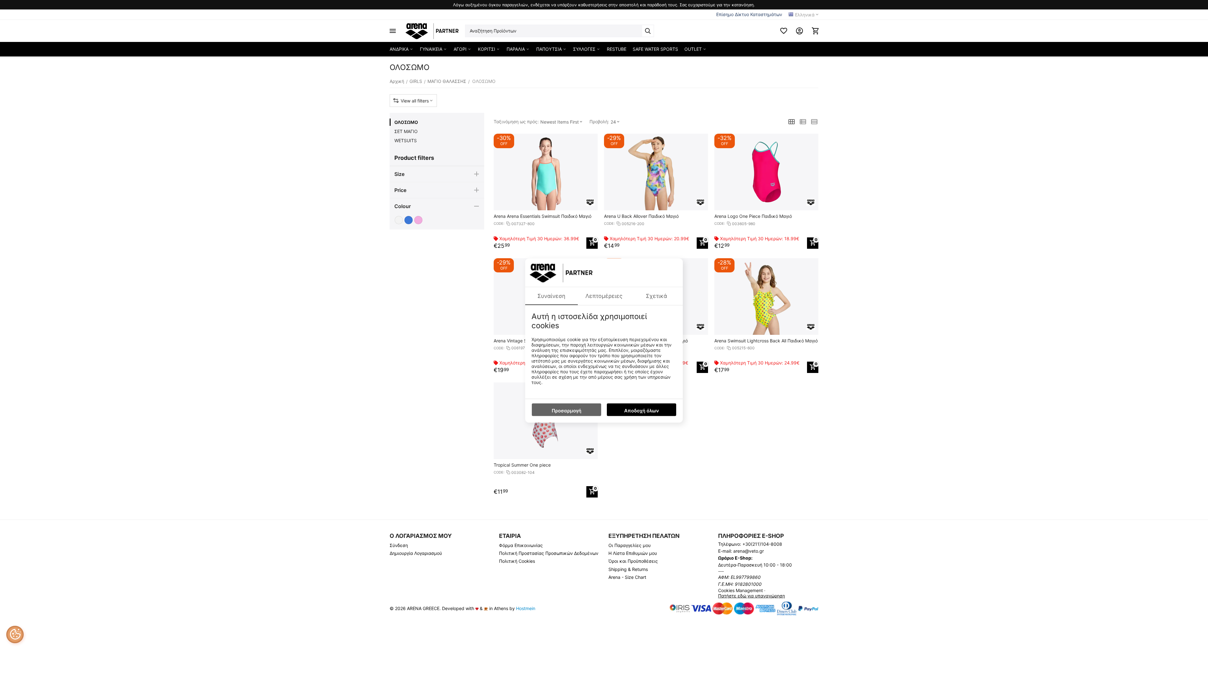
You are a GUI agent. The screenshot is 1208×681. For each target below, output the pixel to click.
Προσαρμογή (566, 410)
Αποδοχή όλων (641, 410)
